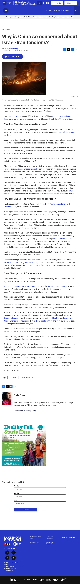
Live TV (58, 3)
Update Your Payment (50, 543)
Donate (71, 3)
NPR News (6, 29)
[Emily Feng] (6, 398)
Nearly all (56, 318)
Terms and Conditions (49, 537)
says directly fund (51, 119)
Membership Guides (68, 537)
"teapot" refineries (11, 318)
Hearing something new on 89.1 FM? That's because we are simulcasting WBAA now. (34, 17)
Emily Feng (13, 49)
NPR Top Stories (27, 377)
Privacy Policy (34, 543)
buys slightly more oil (56, 286)
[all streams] (77, 10)
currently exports (14, 116)
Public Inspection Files (35, 537)
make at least (39, 321)
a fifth (47, 321)
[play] (5, 10)
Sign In (46, 3)
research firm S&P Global (24, 286)
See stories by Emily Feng (25, 410)
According (8, 286)
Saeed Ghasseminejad (27, 169)
